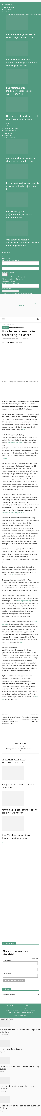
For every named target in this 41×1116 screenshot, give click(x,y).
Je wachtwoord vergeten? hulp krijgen (14, 277)
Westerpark (8, 12)
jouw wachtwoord (8, 272)
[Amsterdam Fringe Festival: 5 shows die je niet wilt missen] (22, 22)
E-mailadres (20, 960)
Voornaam (6, 967)
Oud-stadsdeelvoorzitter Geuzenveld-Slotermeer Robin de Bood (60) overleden (22, 242)
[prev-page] (7, 123)
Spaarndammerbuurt (23, 14)
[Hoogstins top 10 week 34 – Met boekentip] (20, 773)
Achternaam (20, 973)
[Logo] (15, 331)
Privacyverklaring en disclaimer (12, 279)
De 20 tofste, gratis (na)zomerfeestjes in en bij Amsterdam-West (19, 91)
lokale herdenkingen (15, 443)
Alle (7, 14)
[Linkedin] (18, 350)
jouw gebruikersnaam (9, 266)
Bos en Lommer (9, 7)
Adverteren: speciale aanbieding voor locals (20, 1008)
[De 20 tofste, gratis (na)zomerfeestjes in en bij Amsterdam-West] (22, 76)
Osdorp (4, 458)
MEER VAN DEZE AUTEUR (13, 763)
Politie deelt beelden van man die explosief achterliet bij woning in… (22, 186)
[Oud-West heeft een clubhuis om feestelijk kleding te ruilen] (20, 823)
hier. (20, 642)
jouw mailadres (7, 289)
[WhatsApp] (9, 350)
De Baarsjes (8, 5)
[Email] (13, 350)
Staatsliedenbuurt (10, 131)
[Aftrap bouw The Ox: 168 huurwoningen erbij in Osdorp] (20, 1023)
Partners (22, 1006)
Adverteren (29, 1006)
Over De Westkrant (12, 1006)
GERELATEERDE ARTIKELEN (14, 760)
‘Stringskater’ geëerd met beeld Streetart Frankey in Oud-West (30, 719)
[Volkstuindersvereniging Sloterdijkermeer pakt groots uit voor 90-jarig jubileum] (22, 48)
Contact (32, 1010)
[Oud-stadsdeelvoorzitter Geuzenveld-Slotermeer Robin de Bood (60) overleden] (22, 228)
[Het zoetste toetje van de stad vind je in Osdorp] (20, 1080)
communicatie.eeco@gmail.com (13, 513)
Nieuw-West (8, 135)
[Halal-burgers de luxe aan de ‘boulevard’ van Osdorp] (20, 1099)
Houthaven (12, 14)
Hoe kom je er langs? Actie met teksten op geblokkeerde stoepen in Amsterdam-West (11, 720)
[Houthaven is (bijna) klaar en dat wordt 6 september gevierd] (22, 104)
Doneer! (26, 1010)
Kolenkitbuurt (8, 133)
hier (23, 430)
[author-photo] (20, 740)
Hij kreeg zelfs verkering (11, 1049)
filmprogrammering (24, 601)
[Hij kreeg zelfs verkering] (20, 1043)
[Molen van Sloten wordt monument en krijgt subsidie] (20, 1060)
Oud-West (7, 9)
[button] (3, 319)
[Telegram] (22, 350)
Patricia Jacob (20, 743)
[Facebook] (4, 350)
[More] (27, 350)
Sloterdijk (12, 138)
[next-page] (8, 123)
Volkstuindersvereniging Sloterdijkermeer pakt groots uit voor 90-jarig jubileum (22, 62)
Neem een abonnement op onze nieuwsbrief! (20, 1012)
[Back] (2, 256)
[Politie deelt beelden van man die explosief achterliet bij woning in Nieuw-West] (22, 171)
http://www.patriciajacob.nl (20, 746)
